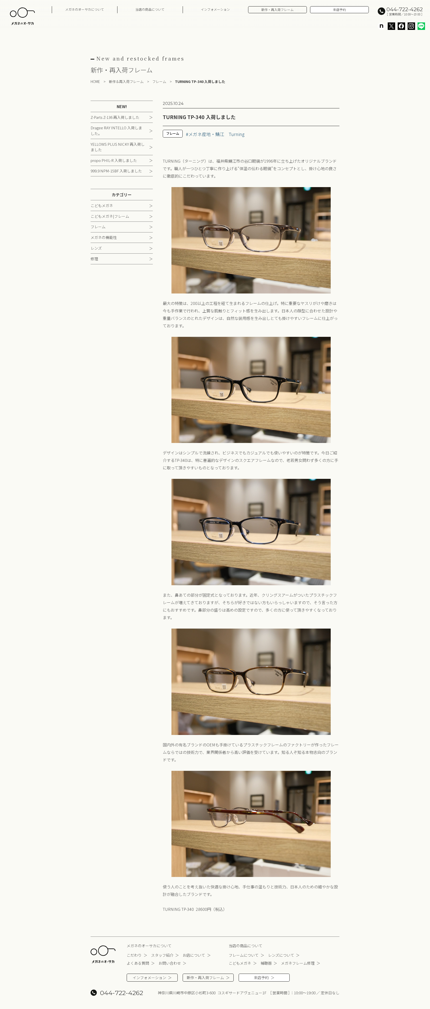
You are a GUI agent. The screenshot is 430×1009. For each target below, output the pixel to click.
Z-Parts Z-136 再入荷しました (115, 117)
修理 (94, 258)
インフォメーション (215, 9)
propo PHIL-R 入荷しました (114, 160)
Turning (236, 134)
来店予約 (339, 9)
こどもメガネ (102, 205)
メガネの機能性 (104, 237)
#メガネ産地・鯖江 (205, 134)
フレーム (98, 226)
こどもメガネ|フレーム (110, 216)
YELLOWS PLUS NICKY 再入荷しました (118, 146)
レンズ (96, 248)
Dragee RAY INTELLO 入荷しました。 (116, 130)
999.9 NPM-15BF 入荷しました (116, 170)
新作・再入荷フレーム (277, 9)
